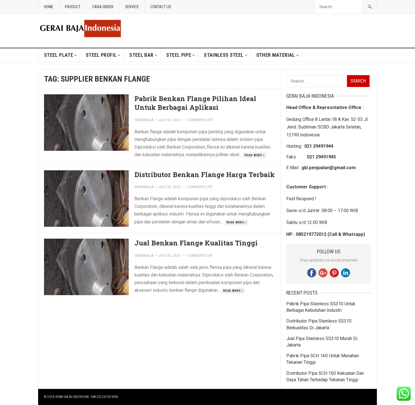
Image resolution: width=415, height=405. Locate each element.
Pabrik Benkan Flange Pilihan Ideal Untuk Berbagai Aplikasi (195, 103)
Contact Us (160, 7)
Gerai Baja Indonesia (72, 397)
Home (48, 7)
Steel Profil (101, 55)
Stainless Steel (223, 55)
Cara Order (102, 7)
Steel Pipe (178, 55)
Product (72, 7)
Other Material (275, 55)
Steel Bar (141, 55)
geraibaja (144, 120)
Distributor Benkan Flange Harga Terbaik (204, 174)
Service (132, 7)
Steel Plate (58, 55)
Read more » (254, 155)
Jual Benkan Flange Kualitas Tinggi (196, 242)
